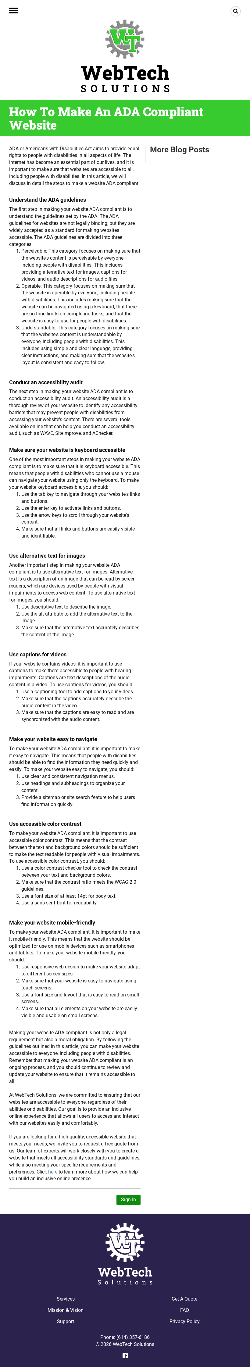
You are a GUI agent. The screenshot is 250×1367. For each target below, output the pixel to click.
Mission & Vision (66, 1310)
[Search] (235, 11)
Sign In (128, 1199)
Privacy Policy (185, 1321)
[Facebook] (125, 1355)
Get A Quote (184, 1299)
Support (65, 1321)
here (52, 1172)
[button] (13, 10)
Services (66, 1299)
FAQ (184, 1310)
